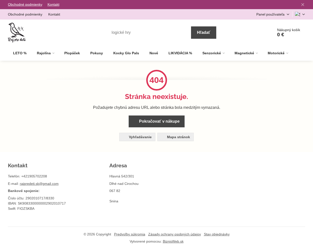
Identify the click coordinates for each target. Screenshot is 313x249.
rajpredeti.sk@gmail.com (39, 184)
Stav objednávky (217, 234)
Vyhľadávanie (140, 137)
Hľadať (203, 32)
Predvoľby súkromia (129, 234)
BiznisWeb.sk (173, 241)
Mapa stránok (178, 137)
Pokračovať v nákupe (159, 121)
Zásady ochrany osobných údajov (174, 234)
